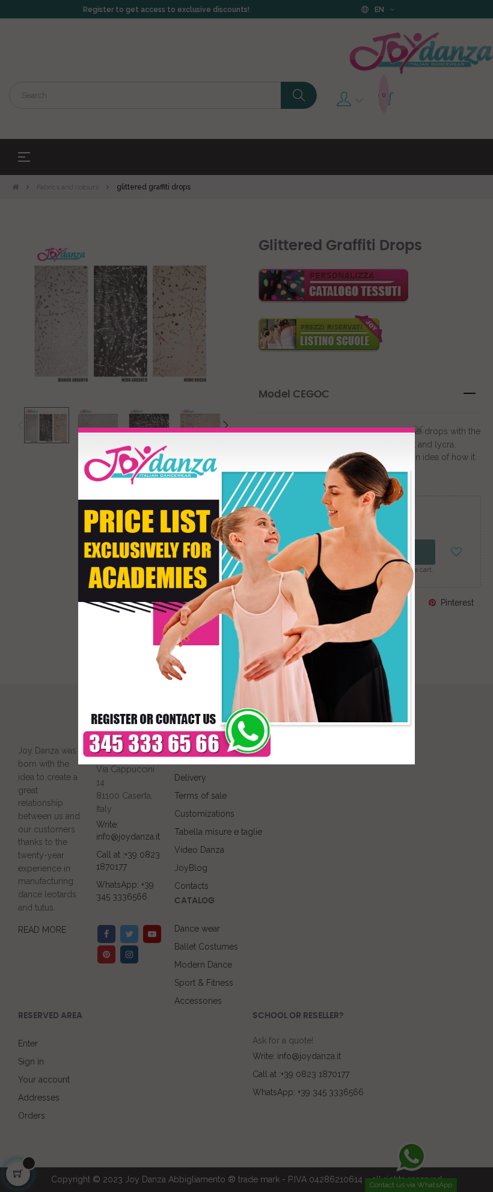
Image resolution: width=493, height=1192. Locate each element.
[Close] (419, 429)
